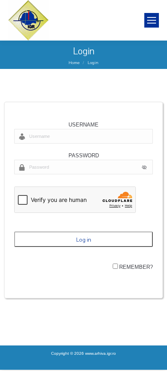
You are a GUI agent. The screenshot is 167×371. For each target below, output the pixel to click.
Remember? (136, 267)
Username (83, 125)
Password (84, 155)
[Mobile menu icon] (151, 20)
